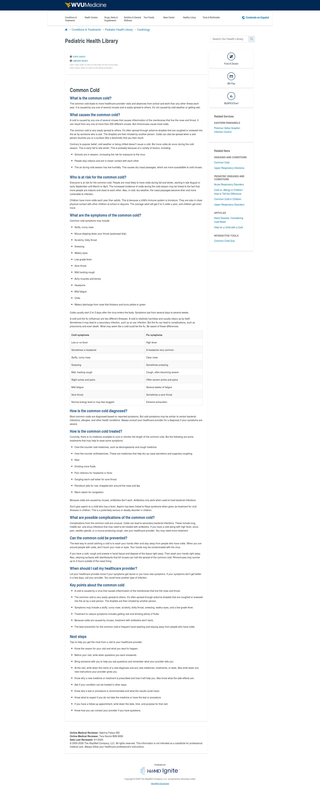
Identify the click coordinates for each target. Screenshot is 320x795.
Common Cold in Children (227, 199)
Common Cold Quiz (224, 240)
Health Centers (91, 17)
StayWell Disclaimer (160, 783)
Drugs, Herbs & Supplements (111, 19)
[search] (229, 39)
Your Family (149, 17)
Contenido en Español (257, 17)
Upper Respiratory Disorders (229, 204)
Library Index (80, 60)
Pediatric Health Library (119, 29)
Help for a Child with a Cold (228, 227)
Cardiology (143, 29)
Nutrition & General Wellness (132, 19)
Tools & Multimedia (211, 17)
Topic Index (79, 56)
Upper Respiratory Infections (229, 168)
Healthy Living (189, 17)
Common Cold (221, 162)
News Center (168, 17)
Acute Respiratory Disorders (229, 184)
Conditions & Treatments (71, 19)
